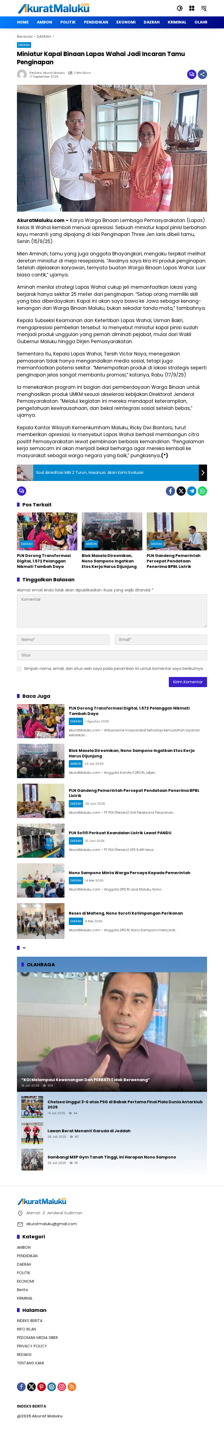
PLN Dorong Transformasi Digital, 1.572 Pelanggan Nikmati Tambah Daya (44, 561)
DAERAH (24, 45)
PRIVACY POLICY (32, 1346)
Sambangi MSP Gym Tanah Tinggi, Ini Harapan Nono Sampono (112, 1157)
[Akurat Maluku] (53, 8)
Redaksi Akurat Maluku (47, 72)
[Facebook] (170, 491)
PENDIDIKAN (27, 1256)
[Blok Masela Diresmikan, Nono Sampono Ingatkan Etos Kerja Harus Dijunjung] (112, 531)
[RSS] (71, 1386)
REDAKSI (24, 1354)
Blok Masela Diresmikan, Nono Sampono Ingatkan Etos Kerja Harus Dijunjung (109, 561)
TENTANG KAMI (30, 1363)
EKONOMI (25, 1281)
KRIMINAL (25, 1298)
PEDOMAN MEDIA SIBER (37, 1337)
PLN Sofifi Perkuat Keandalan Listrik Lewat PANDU (120, 833)
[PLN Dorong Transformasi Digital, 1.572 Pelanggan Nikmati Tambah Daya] (47, 531)
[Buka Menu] (191, 8)
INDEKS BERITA (29, 1320)
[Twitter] (181, 491)
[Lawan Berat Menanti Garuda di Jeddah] (32, 1133)
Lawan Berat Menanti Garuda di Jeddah (89, 1131)
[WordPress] (51, 1386)
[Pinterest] (41, 1386)
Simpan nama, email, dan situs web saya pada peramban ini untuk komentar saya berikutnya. (114, 668)
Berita (22, 1289)
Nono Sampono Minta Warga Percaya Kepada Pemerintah (129, 872)
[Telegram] (191, 491)
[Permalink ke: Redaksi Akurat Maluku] (23, 74)
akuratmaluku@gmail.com (51, 1224)
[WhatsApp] (202, 491)
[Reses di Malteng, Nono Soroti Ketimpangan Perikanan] (40, 921)
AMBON (91, 544)
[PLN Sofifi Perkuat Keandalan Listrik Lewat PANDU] (40, 841)
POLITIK (23, 1273)
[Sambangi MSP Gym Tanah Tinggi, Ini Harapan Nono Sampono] (32, 1160)
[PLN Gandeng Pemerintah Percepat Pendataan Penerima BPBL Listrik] (177, 531)
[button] (179, 8)
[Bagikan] (202, 74)
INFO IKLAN (26, 1329)
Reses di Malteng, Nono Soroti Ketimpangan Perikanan (126, 913)
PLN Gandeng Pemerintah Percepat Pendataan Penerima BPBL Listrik (174, 561)
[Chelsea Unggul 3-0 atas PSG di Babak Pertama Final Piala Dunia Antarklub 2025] (32, 1107)
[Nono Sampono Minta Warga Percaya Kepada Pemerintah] (40, 880)
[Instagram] (61, 1386)
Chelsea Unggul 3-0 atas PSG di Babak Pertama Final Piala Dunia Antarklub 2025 (125, 1104)
